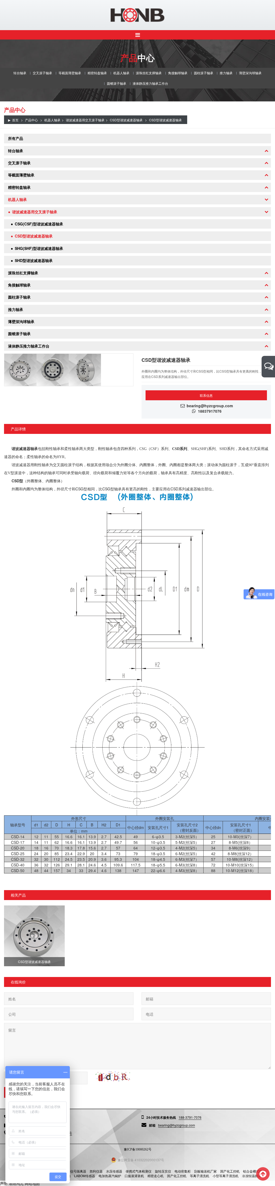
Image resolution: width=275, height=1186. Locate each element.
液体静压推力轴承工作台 (150, 83)
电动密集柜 (183, 1171)
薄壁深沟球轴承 (250, 72)
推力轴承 (226, 72)
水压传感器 (114, 1171)
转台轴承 (19, 72)
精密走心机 (155, 1175)
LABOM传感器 (84, 1175)
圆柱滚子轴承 (203, 72)
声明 (4, 1183)
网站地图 (32, 1183)
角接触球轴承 (177, 72)
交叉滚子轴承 (42, 72)
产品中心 (31, 120)
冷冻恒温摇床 (251, 1175)
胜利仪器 (96, 1171)
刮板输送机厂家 (205, 1171)
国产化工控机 (230, 1171)
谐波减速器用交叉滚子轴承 (85, 120)
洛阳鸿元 (16, 1183)
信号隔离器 (78, 1171)
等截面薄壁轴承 (70, 72)
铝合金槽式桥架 (254, 1171)
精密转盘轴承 (97, 72)
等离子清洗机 (199, 1175)
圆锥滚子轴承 (116, 83)
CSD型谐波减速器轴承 (126, 120)
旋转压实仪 (163, 1171)
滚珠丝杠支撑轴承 (149, 72)
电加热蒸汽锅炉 (110, 1175)
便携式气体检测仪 (138, 1171)
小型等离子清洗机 (225, 1175)
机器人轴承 (121, 72)
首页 (15, 120)
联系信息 (206, 395)
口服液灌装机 (134, 1175)
